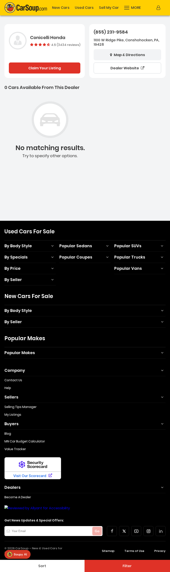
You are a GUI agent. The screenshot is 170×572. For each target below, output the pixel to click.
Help (7, 388)
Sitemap (108, 551)
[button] (132, 7)
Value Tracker (15, 449)
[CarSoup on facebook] (112, 531)
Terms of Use (134, 551)
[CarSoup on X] (124, 531)
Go (97, 531)
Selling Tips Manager (20, 407)
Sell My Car (109, 7)
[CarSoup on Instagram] (148, 531)
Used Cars (84, 7)
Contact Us (13, 380)
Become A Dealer (17, 497)
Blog (7, 433)
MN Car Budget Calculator (24, 441)
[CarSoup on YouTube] (136, 531)
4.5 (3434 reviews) (65, 45)
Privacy (160, 551)
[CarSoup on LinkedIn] (161, 531)
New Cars (61, 7)
